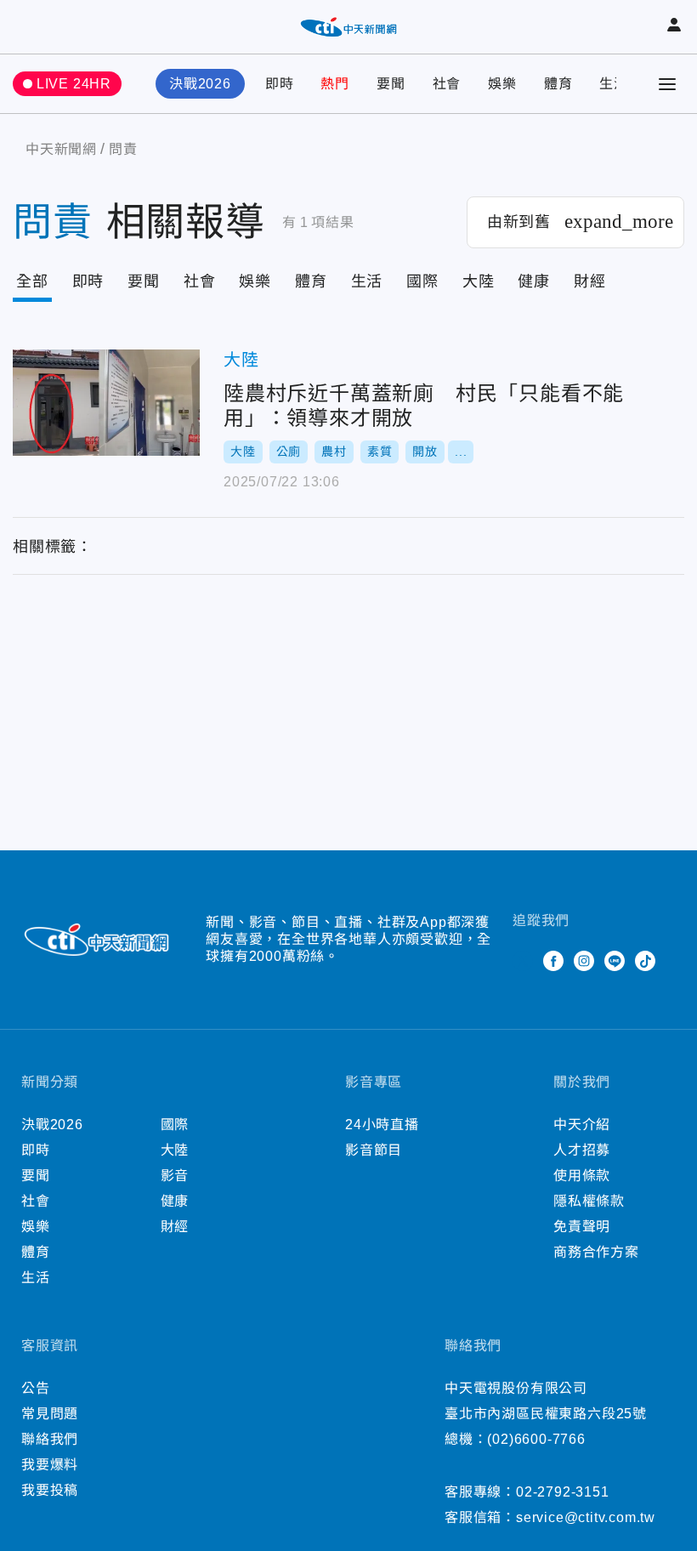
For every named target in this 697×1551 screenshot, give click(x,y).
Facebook (553, 961)
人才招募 (581, 1150)
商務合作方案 (596, 1252)
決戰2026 (200, 84)
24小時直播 (382, 1124)
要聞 (391, 84)
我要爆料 (49, 1464)
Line (614, 961)
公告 (35, 1388)
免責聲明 (581, 1226)
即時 (279, 84)
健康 (534, 281)
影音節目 (373, 1150)
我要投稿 (49, 1490)
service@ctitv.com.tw (585, 1517)
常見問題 (49, 1413)
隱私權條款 (589, 1201)
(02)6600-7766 (536, 1439)
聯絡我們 (49, 1439)
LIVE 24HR (74, 84)
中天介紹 (581, 1124)
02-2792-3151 (562, 1492)
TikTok (645, 961)
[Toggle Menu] (667, 84)
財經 (590, 281)
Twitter (523, 961)
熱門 (334, 84)
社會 (447, 84)
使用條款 (581, 1175)
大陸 (478, 281)
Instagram (584, 961)
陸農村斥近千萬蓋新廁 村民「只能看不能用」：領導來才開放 (106, 402)
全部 (32, 281)
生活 (613, 84)
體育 (558, 84)
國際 (422, 281)
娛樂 (502, 84)
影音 (175, 1175)
